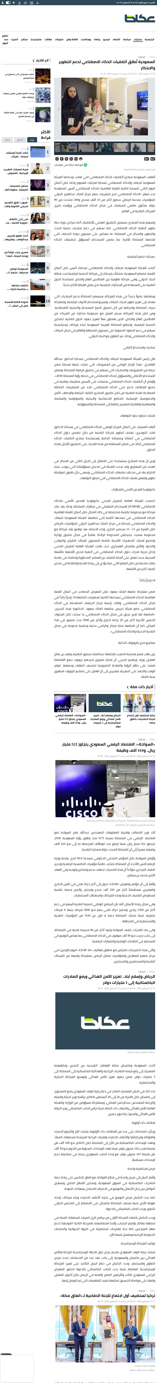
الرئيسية (149, 39)
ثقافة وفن (72, 39)
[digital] (37, 2)
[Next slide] (59, 109)
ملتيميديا (36, 39)
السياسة (23, 165)
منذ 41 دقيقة (29, 82)
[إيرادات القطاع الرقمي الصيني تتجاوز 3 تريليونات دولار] (42, 95)
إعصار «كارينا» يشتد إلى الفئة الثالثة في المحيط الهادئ (19, 114)
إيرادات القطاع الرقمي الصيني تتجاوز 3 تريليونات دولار (18, 95)
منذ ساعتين (30, 120)
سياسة (127, 39)
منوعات (59, 39)
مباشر (24, 39)
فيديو (106, 39)
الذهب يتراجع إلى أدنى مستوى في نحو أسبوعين (19, 76)
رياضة (97, 39)
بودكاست (86, 39)
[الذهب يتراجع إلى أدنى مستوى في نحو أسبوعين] (42, 76)
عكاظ (150, 57)
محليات (138, 39)
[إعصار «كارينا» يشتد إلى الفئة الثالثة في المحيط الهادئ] (42, 114)
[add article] (31, 2)
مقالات (48, 39)
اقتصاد (116, 39)
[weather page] (25, 2)
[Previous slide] (150, 109)
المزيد (14, 39)
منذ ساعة (30, 101)
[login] (19, 2)
